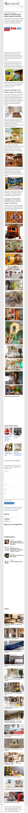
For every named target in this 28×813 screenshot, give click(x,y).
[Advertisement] (10, 39)
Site (5, 493)
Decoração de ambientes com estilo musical (16, 556)
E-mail (5, 489)
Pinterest (7, 30)
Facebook (7, 28)
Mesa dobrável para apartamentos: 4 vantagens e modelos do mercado (16, 550)
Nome (5, 484)
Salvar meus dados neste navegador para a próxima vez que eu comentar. (14, 500)
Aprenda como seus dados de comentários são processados (12, 509)
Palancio (10, 26)
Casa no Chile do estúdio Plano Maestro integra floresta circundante (17, 543)
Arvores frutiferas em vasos (16, 561)
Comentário (6, 471)
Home (5, 11)
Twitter (19, 28)
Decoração (9, 11)
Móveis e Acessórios (15, 11)
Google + (13, 28)
